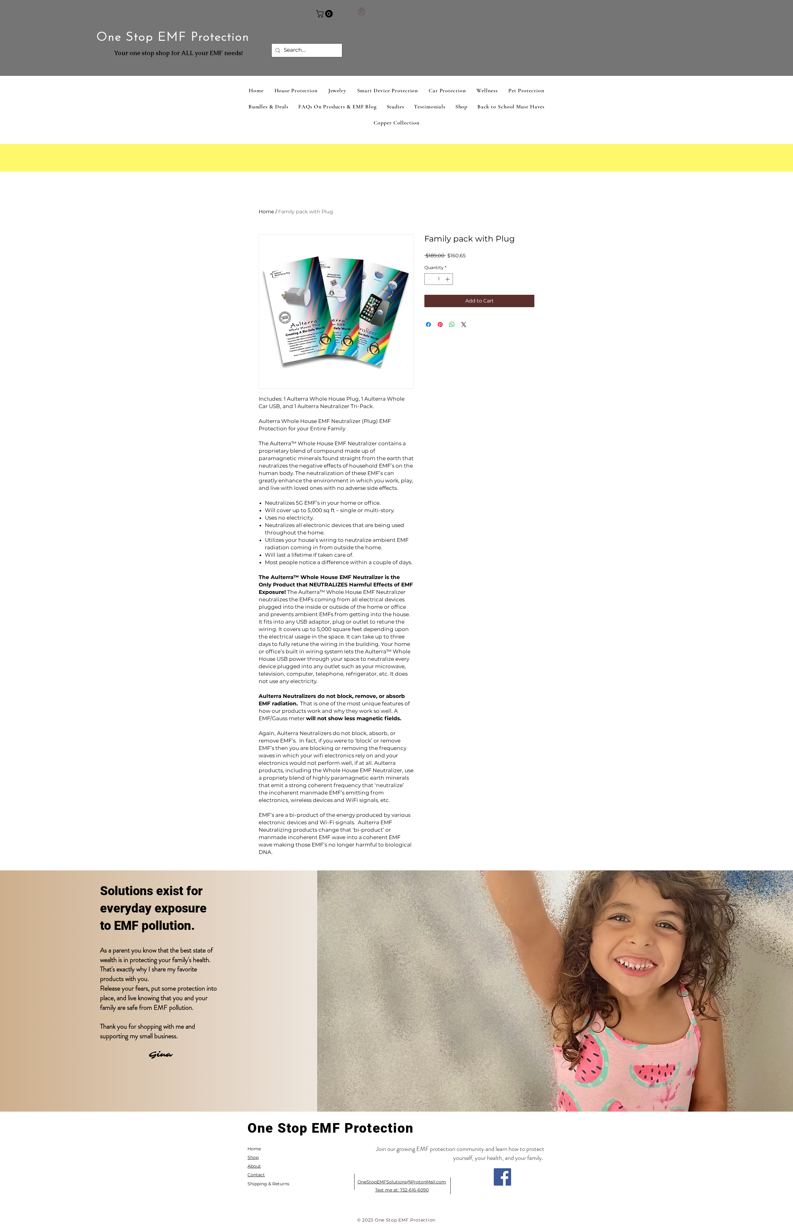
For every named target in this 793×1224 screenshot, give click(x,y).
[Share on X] (463, 324)
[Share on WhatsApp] (452, 324)
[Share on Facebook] (428, 324)
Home (266, 212)
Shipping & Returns (268, 1184)
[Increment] (448, 279)
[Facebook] (502, 1177)
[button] (325, 13)
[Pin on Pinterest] (440, 324)
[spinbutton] (438, 279)
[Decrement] (429, 279)
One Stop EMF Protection (172, 37)
